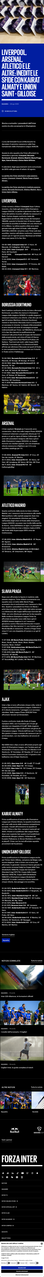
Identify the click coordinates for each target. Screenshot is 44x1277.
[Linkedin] (12, 1173)
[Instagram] (32, 1173)
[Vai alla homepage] (21, 4)
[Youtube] (22, 1173)
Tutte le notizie (36, 961)
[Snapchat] (37, 1173)
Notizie (4, 1183)
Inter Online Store (9, 1201)
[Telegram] (3, 1173)
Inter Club (5, 1213)
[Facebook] (7, 1177)
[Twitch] (27, 1173)
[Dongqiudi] (17, 1177)
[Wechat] (12, 1177)
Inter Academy (7, 1219)
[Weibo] (8, 1173)
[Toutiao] (22, 1177)
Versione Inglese (8, 935)
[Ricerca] (40, 4)
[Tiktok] (17, 1173)
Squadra (6, 940)
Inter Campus (7, 1225)
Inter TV (5, 1195)
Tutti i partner (7, 1140)
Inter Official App (8, 1207)
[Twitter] (2, 1177)
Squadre (5, 1189)
